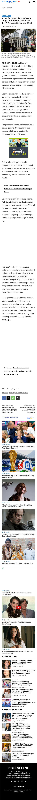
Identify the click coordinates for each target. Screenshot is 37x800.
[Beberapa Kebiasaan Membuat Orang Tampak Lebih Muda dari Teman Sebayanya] (6, 674)
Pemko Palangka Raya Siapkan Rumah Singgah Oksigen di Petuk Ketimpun (22, 736)
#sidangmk (25, 392)
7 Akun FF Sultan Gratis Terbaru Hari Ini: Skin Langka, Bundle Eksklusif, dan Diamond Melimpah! (23, 701)
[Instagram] (15, 781)
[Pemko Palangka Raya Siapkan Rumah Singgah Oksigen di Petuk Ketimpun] (6, 738)
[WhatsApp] (13, 398)
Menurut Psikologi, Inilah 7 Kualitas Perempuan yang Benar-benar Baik (22, 662)
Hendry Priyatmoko (13, 389)
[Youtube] (25, 781)
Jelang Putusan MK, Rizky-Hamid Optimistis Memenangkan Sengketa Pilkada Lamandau (9, 410)
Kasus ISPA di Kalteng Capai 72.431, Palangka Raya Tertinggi (23, 755)
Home (3, 8)
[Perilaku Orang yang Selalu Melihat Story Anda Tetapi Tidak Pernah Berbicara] (6, 693)
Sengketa (5, 392)
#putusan (17, 392)
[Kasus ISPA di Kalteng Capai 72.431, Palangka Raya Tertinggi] (6, 757)
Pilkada (11, 392)
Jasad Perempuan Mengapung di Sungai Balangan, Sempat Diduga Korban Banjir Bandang (22, 682)
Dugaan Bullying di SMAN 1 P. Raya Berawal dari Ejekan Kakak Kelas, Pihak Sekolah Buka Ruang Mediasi (23, 716)
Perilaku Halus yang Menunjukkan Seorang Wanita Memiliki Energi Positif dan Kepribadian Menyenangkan (21, 727)
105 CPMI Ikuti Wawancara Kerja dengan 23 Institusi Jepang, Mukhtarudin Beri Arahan (22, 746)
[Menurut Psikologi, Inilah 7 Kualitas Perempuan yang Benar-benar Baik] (6, 664)
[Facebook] (4, 398)
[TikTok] (18, 781)
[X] (8, 398)
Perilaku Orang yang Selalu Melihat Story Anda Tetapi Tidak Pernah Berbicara (22, 691)
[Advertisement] (18, 243)
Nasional (9, 8)
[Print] (18, 398)
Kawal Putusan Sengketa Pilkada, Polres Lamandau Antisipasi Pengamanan (27, 410)
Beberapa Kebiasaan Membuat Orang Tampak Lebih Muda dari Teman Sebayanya (23, 672)
